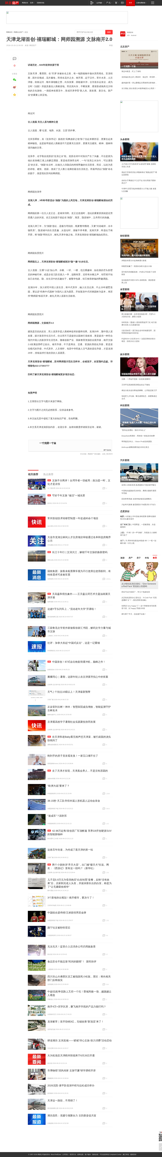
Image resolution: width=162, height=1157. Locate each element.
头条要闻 (124, 139)
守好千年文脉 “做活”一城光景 (68, 495)
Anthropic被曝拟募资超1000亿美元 (135, 447)
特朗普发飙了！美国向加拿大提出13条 (137, 266)
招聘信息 (80, 1154)
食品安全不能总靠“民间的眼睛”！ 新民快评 (71, 961)
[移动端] (92, 2)
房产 (131, 558)
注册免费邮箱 (140, 3)
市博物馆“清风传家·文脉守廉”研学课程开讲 (71, 1070)
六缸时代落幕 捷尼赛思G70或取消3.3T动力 (139, 505)
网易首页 (25, 3)
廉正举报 (126, 1154)
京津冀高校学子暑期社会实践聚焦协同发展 (71, 721)
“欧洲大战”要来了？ (58, 785)
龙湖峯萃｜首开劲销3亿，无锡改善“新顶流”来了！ (75, 1021)
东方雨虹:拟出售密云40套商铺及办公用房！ (139, 88)
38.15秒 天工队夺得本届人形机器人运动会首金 (73, 800)
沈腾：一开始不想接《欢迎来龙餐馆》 (137, 379)
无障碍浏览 (40, 3)
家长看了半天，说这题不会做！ (134, 614)
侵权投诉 (133, 1154)
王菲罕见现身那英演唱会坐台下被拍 (136, 385)
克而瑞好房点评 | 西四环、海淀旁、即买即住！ (139, 77)
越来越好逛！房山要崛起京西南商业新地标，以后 (139, 83)
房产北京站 (107, 450)
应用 (31, 3)
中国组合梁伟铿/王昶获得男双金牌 (66, 912)
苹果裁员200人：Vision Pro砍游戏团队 (137, 441)
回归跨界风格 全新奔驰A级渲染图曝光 (136, 499)
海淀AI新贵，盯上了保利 (131, 71)
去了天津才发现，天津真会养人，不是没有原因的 (80, 770)
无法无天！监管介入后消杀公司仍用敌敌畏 (71, 946)
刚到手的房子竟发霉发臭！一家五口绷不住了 (72, 755)
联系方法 (73, 1154)
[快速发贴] (15, 59)
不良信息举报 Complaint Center (110, 1154)
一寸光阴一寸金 (47, 443)
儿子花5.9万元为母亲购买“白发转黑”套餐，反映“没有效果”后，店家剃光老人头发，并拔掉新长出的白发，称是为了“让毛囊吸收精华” (79, 883)
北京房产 (124, 46)
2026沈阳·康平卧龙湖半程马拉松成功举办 (70, 1085)
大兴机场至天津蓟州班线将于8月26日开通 (71, 1055)
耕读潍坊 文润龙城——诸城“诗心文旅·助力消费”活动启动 (79, 1040)
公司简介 (65, 1154)
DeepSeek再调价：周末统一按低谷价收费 (138, 436)
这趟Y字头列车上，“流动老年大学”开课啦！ (71, 609)
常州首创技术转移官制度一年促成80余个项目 (72, 518)
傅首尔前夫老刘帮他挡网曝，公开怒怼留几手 (139, 390)
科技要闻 (124, 405)
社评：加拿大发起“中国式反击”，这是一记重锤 (73, 642)
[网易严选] (108, 2)
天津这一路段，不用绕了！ (62, 1100)
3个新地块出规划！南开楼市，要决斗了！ (70, 897)
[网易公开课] (99, 2)
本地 (147, 558)
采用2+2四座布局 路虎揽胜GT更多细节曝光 (139, 485)
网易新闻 (130, 32)
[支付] (116, 2)
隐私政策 (95, 1154)
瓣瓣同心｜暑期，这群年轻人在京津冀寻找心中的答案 (77, 676)
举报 (111, 45)
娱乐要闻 (124, 354)
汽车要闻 (124, 460)
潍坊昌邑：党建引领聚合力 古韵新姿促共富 (71, 1115)
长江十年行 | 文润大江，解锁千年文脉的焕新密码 (79, 552)
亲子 (139, 558)
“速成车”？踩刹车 (57, 815)
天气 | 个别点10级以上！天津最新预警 (68, 691)
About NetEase (56, 1154)
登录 (130, 3)
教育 (155, 558)
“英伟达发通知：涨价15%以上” (134, 430)
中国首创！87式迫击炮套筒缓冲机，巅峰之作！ (79, 661)
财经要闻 (124, 236)
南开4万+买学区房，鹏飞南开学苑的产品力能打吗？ (76, 1006)
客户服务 (88, 1154)
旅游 (122, 558)
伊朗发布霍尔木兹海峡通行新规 (134, 261)
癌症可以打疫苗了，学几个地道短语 (136, 592)
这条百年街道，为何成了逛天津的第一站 (70, 849)
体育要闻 (124, 289)
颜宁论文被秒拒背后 (58, 927)
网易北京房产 (18, 32)
